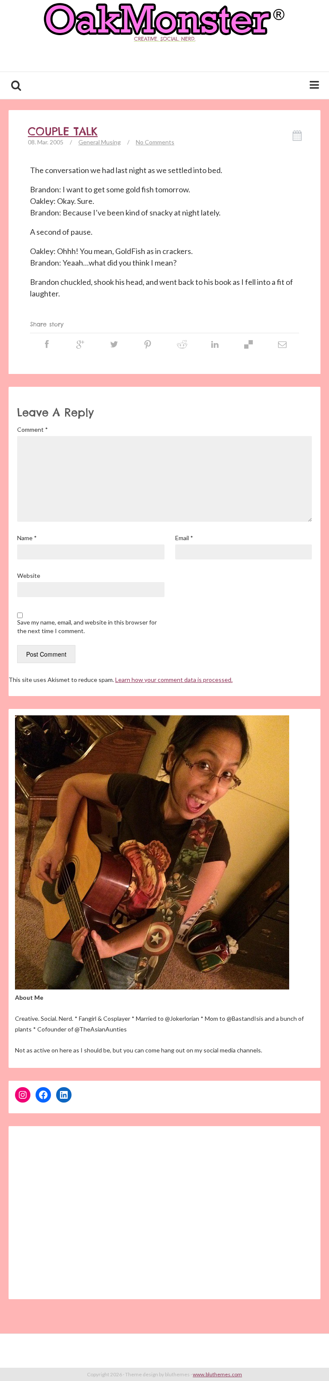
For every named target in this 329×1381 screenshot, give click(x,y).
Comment (32, 429)
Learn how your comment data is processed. (174, 679)
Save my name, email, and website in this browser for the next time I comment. (87, 626)
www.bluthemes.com (217, 1374)
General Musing (99, 142)
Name (27, 537)
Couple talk (63, 131)
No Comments (155, 142)
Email (184, 537)
